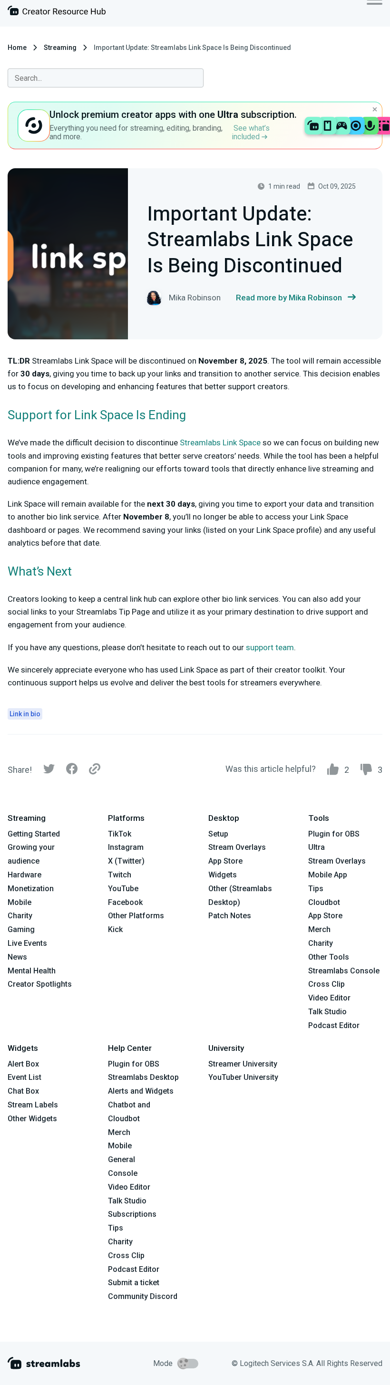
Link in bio (25, 714)
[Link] (94, 769)
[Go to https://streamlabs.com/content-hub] (57, 12)
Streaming (60, 47)
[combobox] (106, 77)
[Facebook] (72, 771)
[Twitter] (49, 771)
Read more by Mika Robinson (289, 297)
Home (17, 47)
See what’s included (251, 132)
